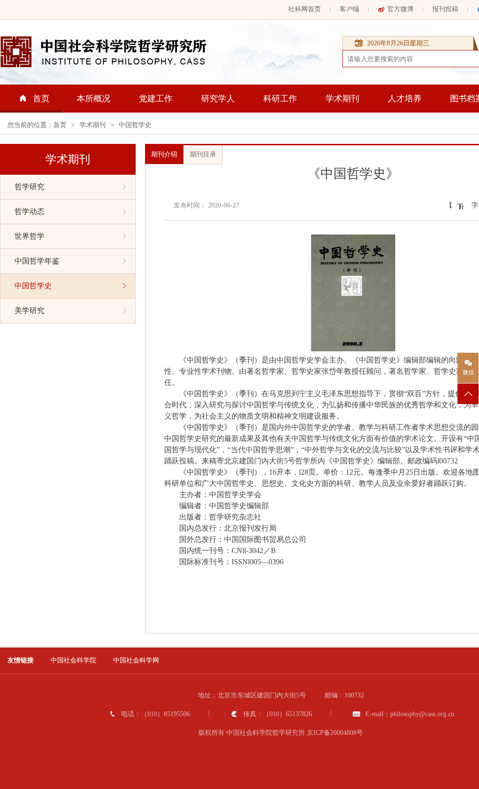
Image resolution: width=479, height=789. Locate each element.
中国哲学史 (135, 124)
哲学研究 (29, 187)
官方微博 (400, 9)
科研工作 (280, 98)
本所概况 (93, 98)
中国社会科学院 (73, 660)
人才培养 (404, 98)
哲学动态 (29, 211)
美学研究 (29, 310)
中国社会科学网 (136, 660)
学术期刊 (342, 98)
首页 (41, 98)
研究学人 (218, 98)
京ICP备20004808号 (335, 732)
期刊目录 (203, 154)
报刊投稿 (445, 9)
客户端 (349, 9)
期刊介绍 (164, 154)
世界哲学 (29, 236)
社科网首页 (304, 9)
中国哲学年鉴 (37, 261)
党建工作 (156, 98)
